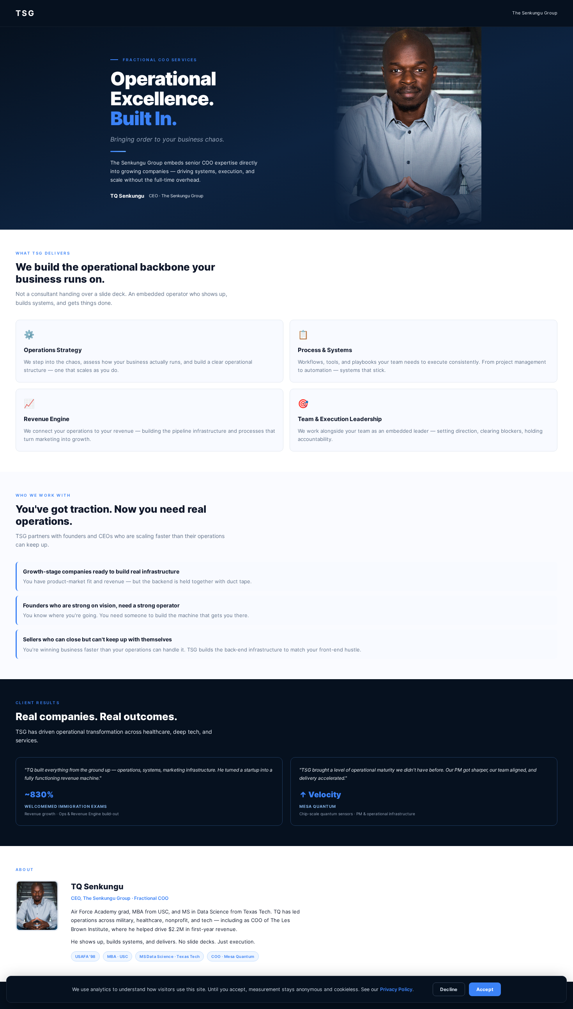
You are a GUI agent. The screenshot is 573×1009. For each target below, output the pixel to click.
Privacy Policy (396, 989)
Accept (484, 989)
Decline (449, 989)
